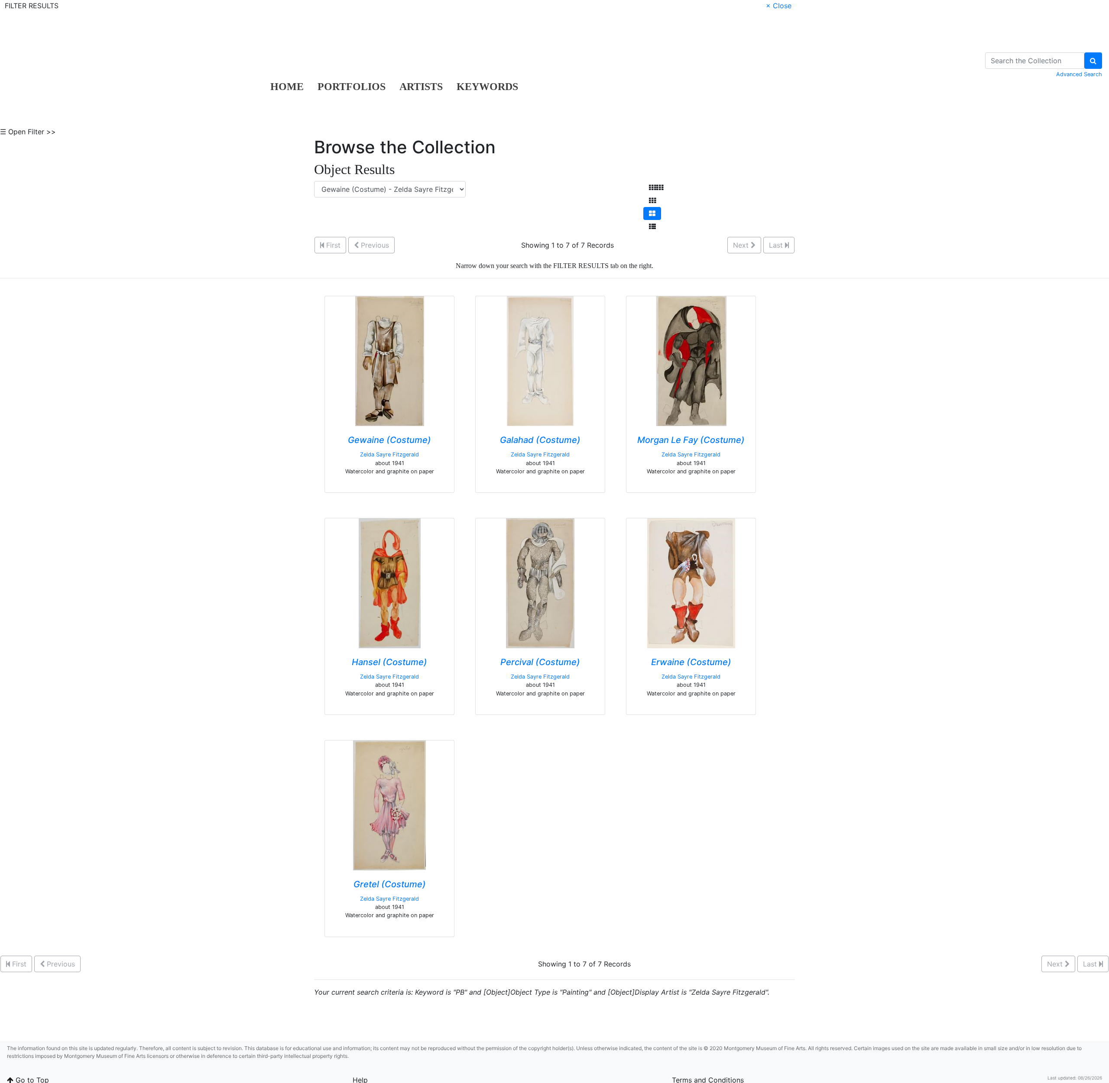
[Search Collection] (1093, 60)
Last (777, 245)
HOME (287, 86)
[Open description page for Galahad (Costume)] (540, 360)
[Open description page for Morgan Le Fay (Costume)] (691, 360)
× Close (778, 5)
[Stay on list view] (652, 226)
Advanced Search (1079, 74)
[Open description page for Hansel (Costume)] (390, 583)
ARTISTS (421, 86)
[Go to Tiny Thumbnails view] (656, 187)
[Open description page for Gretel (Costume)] (389, 804)
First (332, 245)
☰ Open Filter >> (28, 131)
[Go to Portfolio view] (652, 213)
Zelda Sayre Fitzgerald (389, 454)
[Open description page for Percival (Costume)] (540, 583)
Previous (374, 245)
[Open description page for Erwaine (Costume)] (691, 583)
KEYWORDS (487, 86)
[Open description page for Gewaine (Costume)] (389, 360)
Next (742, 245)
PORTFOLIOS (352, 86)
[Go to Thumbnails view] (652, 200)
